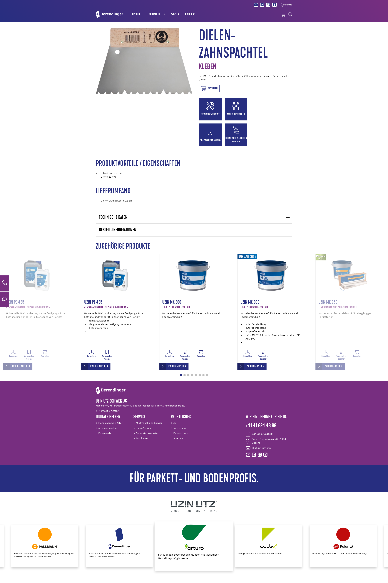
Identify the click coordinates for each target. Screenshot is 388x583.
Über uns (190, 14)
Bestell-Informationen (117, 230)
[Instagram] (268, 4)
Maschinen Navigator (110, 423)
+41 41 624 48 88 (261, 426)
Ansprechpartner (108, 428)
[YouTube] (256, 4)
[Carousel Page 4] (192, 375)
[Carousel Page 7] (203, 375)
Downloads (104, 433)
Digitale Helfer (157, 14)
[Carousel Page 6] (200, 375)
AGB (175, 423)
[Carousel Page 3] (188, 375)
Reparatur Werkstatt (148, 433)
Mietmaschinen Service (149, 423)
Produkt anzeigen (21, 366)
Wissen (175, 14)
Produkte (137, 14)
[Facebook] (274, 4)
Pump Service (144, 428)
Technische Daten (113, 217)
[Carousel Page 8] (207, 375)
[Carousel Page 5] (196, 375)
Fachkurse (142, 438)
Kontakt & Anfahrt (109, 411)
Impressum (180, 428)
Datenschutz (180, 433)
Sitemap (178, 438)
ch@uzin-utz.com (261, 448)
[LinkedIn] (262, 4)
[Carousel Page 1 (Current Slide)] (181, 375)
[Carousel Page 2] (184, 375)
